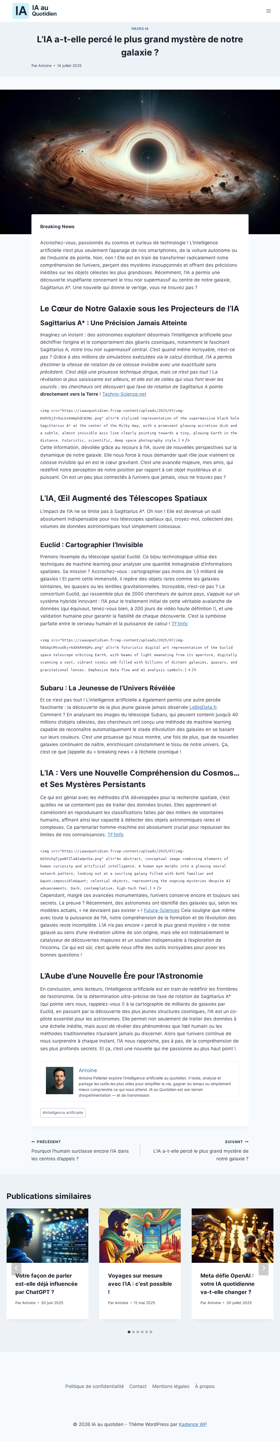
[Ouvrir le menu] (268, 11)
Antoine (45, 65)
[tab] (129, 1332)
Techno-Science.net (124, 394)
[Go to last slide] (16, 1268)
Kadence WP (193, 1424)
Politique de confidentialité (94, 1386)
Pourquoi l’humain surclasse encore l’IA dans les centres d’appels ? (80, 1150)
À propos (205, 1386)
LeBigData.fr (203, 707)
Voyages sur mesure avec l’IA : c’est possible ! (140, 1283)
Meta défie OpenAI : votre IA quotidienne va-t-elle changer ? (227, 1283)
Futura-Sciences (162, 910)
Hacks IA (140, 29)
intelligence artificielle (63, 1112)
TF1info (179, 623)
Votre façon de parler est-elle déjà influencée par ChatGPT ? (46, 1283)
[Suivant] (264, 1268)
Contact (138, 1386)
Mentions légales (170, 1386)
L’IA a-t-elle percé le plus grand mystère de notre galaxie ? (201, 1150)
